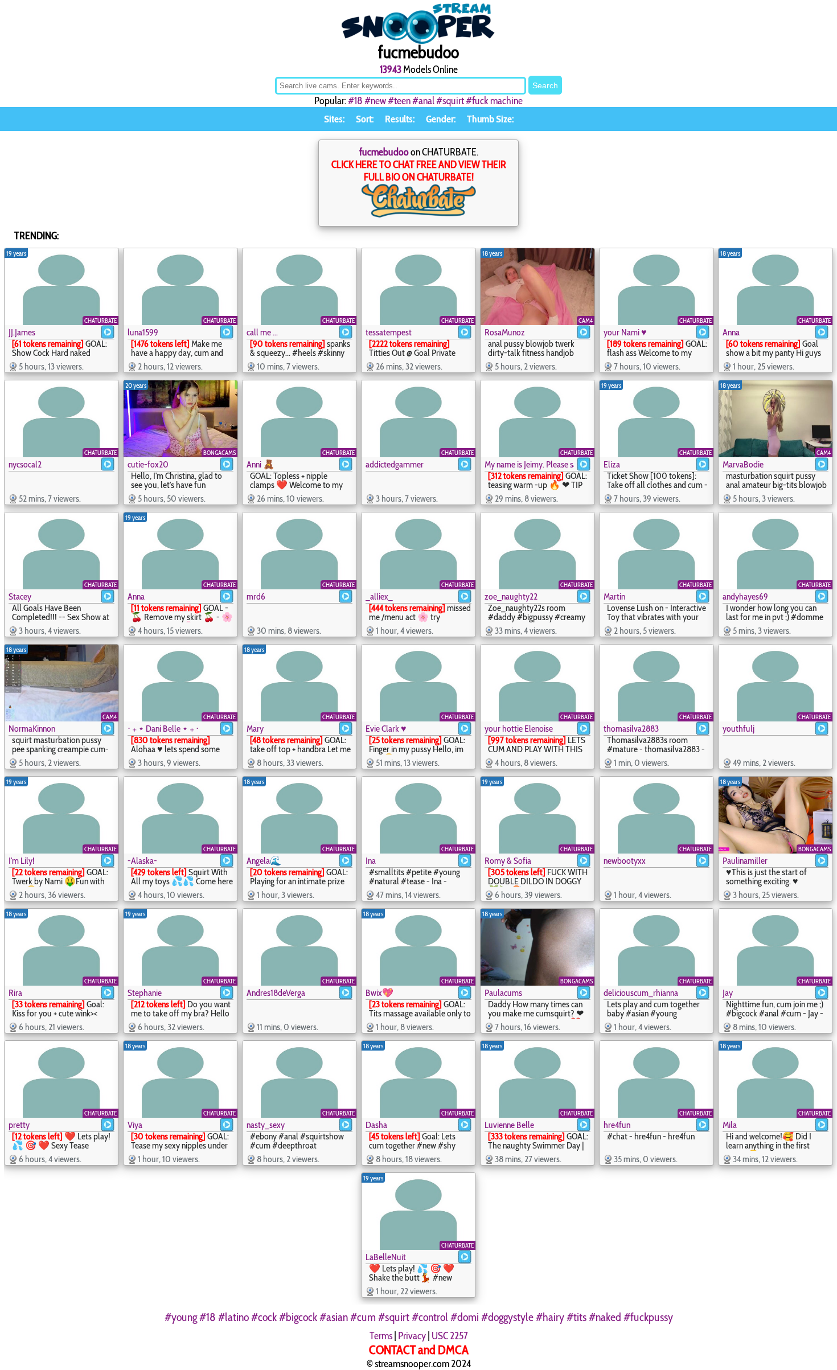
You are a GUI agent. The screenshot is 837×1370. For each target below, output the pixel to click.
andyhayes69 (745, 596)
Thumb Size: (490, 119)
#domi (464, 1317)
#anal (423, 101)
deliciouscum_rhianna (641, 992)
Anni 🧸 (260, 464)
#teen (399, 101)
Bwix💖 (379, 992)
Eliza (612, 464)
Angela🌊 (264, 860)
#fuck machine (494, 101)
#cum (363, 1317)
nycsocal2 (25, 464)
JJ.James (22, 332)
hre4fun (617, 1124)
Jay (728, 992)
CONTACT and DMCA (419, 1349)
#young (181, 1317)
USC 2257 (450, 1336)
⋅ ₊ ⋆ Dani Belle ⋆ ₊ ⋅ (163, 728)
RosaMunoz (505, 332)
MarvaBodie (743, 464)
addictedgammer (395, 464)
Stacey (20, 596)
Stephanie (145, 992)
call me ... (262, 332)
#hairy (550, 1317)
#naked (605, 1317)
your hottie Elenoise (519, 728)
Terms (381, 1336)
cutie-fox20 (148, 464)
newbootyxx (625, 860)
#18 (355, 101)
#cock (264, 1317)
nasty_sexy (266, 1124)
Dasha (376, 1124)
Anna (731, 332)
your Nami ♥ (625, 332)
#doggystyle (507, 1317)
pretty (19, 1124)
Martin (614, 596)
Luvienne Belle (509, 1124)
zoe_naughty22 (511, 596)
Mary (255, 728)
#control (430, 1317)
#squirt (450, 101)
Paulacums (503, 992)
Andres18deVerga (276, 992)
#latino (233, 1317)
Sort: (365, 119)
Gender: (441, 119)
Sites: (334, 119)
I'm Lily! (22, 860)
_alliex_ (379, 596)
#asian (333, 1317)
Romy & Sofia (508, 860)
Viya (135, 1124)
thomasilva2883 (631, 728)
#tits (576, 1317)
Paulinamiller (745, 860)
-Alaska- (142, 860)
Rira (15, 992)
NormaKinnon (32, 728)
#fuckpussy (648, 1317)
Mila (730, 1124)
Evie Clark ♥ (386, 728)
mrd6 (256, 596)
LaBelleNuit (386, 1257)
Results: (400, 119)
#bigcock (298, 1317)
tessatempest (389, 332)
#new (375, 101)
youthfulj (738, 728)
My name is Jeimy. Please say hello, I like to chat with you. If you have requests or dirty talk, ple (529, 464)
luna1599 (143, 332)
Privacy (412, 1336)
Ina (371, 860)
